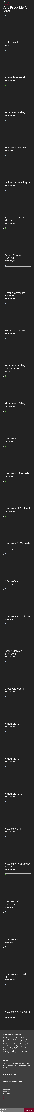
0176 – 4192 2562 (9, 1074)
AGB (4, 1101)
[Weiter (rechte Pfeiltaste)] (2, 1111)
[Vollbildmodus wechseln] (3, 1109)
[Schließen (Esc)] (0, 1109)
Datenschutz (6, 1099)
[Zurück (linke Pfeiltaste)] (0, 1111)
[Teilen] (2, 1109)
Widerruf (5, 1103)
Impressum (6, 1097)
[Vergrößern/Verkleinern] (5, 1109)
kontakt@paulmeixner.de (12, 1081)
